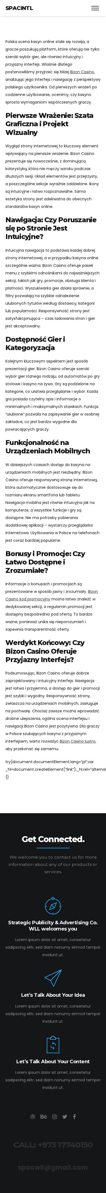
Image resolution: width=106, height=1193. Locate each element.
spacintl (19, 8)
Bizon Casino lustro (77, 741)
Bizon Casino (82, 72)
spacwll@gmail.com (53, 1167)
